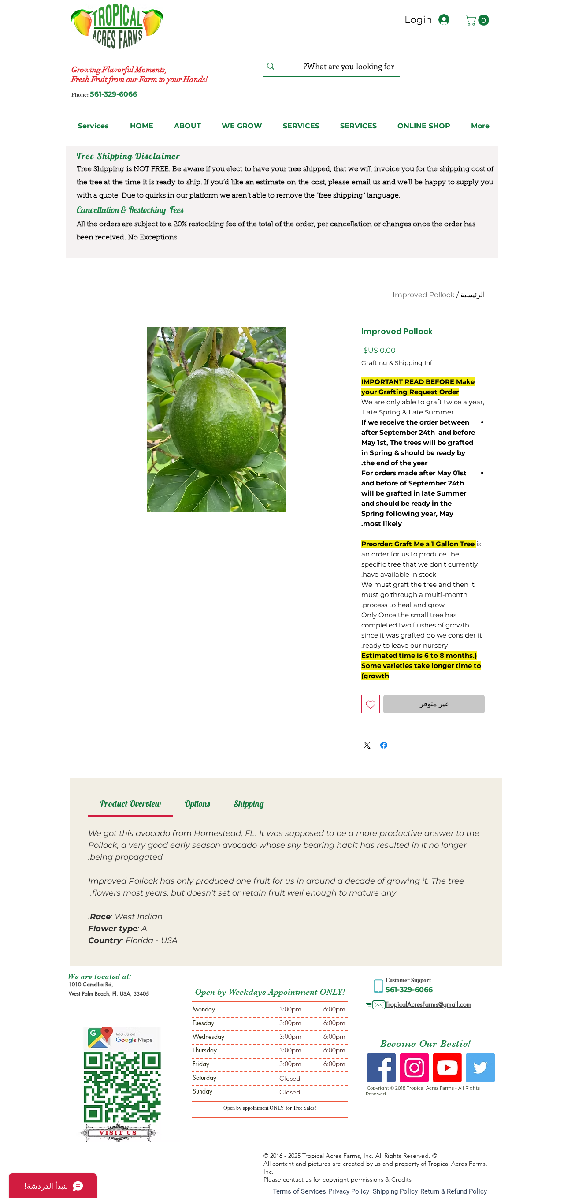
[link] (130, 803)
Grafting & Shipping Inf (396, 363)
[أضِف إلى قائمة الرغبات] (370, 704)
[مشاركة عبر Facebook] (383, 745)
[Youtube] (447, 1067)
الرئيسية (472, 295)
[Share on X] (367, 745)
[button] (478, 20)
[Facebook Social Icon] (381, 1067)
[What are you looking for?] (270, 66)
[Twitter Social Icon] (480, 1067)
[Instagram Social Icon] (414, 1067)
